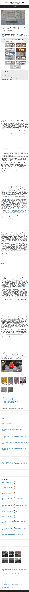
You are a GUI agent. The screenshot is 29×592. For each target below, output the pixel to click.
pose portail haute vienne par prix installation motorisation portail (15, 210)
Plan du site (3, 471)
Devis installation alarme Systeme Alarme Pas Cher (9, 511)
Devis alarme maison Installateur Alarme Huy (8, 462)
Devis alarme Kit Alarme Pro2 (6, 585)
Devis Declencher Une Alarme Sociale (7, 587)
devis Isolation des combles (6, 543)
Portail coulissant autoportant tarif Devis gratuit (9, 465)
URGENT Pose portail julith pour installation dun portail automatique (12, 531)
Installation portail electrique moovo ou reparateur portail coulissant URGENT (13, 407)
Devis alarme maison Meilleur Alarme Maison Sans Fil (10, 461)
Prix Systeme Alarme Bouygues (6, 482)
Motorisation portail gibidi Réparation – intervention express (11, 508)
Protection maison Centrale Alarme (7, 466)
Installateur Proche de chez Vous (14, 2)
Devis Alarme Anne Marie (5, 513)
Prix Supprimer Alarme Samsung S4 (7, 493)
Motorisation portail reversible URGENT (7, 581)
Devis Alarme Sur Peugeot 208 (6, 516)
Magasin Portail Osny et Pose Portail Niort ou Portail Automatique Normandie (13, 573)
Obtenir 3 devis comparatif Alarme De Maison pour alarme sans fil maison (13, 534)
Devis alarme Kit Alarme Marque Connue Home (9, 423)
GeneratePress (22, 590)
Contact (3, 474)
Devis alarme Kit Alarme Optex (6, 536)
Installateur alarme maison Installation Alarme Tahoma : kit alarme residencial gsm (14, 582)
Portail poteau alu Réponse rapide (7, 487)
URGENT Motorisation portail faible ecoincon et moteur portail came (12, 408)
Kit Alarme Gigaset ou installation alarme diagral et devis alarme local (12, 584)
